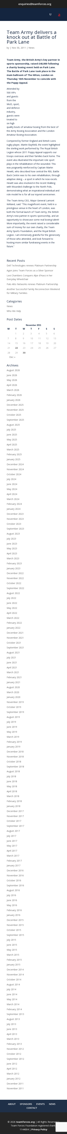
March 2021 (13, 672)
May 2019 (12, 731)
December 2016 (15, 870)
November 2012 (15, 1048)
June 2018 (12, 781)
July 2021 (11, 657)
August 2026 (13, 370)
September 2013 (15, 1014)
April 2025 (12, 444)
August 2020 (13, 687)
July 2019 (11, 721)
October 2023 (14, 523)
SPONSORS (26, 1104)
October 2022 (14, 583)
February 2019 (14, 741)
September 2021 (15, 647)
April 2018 (12, 791)
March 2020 (13, 692)
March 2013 (13, 1038)
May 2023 (12, 548)
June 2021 (12, 662)
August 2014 (13, 984)
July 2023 (11, 538)
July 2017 (11, 835)
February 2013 (14, 1043)
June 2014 (12, 994)
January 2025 (13, 459)
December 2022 (15, 573)
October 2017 (14, 820)
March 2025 (13, 449)
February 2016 (14, 910)
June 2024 (12, 484)
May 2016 (12, 905)
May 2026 (12, 380)
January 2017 (13, 865)
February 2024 (14, 503)
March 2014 (13, 1004)
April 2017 (12, 850)
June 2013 (12, 1029)
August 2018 (13, 771)
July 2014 (11, 989)
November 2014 (15, 974)
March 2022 (13, 617)
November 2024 (15, 469)
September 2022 (15, 588)
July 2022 (11, 597)
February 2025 (14, 454)
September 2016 (15, 885)
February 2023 (14, 563)
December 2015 (15, 920)
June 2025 (12, 434)
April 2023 (12, 553)
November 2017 (15, 816)
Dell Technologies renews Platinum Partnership (31, 265)
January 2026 (13, 399)
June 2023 (12, 543)
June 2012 (12, 1063)
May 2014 (12, 999)
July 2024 (11, 479)
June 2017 (12, 840)
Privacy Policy (39, 1129)
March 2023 (13, 558)
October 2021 (14, 642)
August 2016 (13, 890)
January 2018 (13, 806)
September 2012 (15, 1058)
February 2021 (14, 677)
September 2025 (15, 419)
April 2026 (12, 385)
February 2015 (14, 959)
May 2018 (12, 786)
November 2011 (15, 1088)
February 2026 (14, 394)
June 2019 (12, 726)
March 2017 (13, 855)
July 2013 (11, 1024)
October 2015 (14, 929)
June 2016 (12, 900)
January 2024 (13, 508)
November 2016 (15, 875)
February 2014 (14, 1009)
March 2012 (13, 1073)
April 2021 (12, 667)
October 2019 (14, 707)
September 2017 (15, 825)
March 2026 (13, 390)
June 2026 (12, 375)
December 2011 (15, 1083)
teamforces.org (25, 1121)
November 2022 (15, 578)
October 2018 (14, 761)
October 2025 (14, 414)
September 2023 (15, 528)
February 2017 (14, 860)
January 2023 (13, 568)
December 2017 (15, 811)
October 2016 (14, 880)
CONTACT (32, 1107)
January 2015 (13, 964)
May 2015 (12, 949)
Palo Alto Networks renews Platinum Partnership (32, 284)
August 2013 (13, 1019)
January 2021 (13, 682)
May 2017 (12, 845)
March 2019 (13, 736)
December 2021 (15, 632)
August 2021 (13, 652)
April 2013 (12, 1034)
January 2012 (13, 1078)
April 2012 (12, 1068)
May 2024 (12, 489)
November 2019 (15, 702)
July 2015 (11, 939)
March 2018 (13, 796)
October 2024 (14, 474)
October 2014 (14, 979)
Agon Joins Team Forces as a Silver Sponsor (30, 270)
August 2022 (13, 593)
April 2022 (12, 612)
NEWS (52, 1104)
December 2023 (15, 513)
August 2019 (13, 717)
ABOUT (12, 1104)
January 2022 (13, 627)
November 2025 (15, 409)
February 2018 (14, 801)
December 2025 (15, 404)
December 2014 (15, 969)
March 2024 (13, 499)
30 (24, 352)
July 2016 (11, 895)
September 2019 (15, 712)
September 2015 (15, 934)
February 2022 (14, 622)
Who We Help (14, 311)
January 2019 (13, 746)
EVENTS (40, 1104)
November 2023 (15, 518)
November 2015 (15, 925)
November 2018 (15, 756)
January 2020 (13, 697)
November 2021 (15, 637)
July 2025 (11, 429)
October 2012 (14, 1053)
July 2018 (11, 776)
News (31, 47)
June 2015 (12, 944)
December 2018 (15, 751)
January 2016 (13, 915)
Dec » (12, 357)
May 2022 (12, 607)
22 (16, 347)
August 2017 (13, 830)
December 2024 (15, 464)
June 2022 (12, 602)
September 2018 (15, 766)
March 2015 (13, 954)
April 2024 (12, 494)
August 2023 (13, 533)
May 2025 (12, 439)
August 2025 (13, 424)
